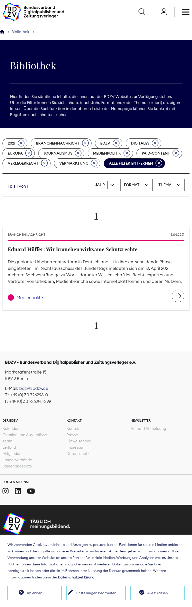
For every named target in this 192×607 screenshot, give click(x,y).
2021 (11, 143)
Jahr (100, 184)
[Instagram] (5, 491)
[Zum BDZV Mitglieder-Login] (163, 12)
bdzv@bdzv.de (33, 388)
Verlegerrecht (23, 163)
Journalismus (58, 153)
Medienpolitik (107, 153)
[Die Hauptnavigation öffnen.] (186, 12)
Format (132, 184)
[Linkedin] (18, 491)
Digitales (140, 143)
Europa (15, 153)
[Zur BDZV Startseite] (2, 32)
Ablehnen (34, 593)
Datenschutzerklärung (76, 577)
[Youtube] (31, 491)
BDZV (105, 143)
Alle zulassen (157, 593)
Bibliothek (20, 31)
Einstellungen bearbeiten (96, 593)
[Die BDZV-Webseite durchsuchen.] (141, 12)
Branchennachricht (58, 143)
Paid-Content (156, 153)
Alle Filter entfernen (131, 163)
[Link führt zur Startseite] (33, 12)
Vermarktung (73, 163)
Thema (165, 184)
